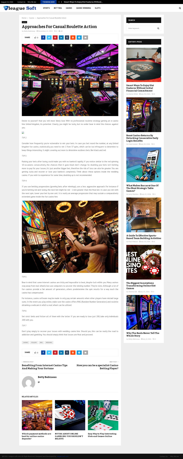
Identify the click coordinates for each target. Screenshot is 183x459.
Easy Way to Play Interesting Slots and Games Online (102, 435)
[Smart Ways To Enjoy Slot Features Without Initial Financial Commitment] (143, 64)
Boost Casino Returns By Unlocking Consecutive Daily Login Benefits (142, 138)
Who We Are (32, 2)
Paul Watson (133, 242)
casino (25, 342)
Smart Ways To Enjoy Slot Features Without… (83, 2)
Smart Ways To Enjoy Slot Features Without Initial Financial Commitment (140, 88)
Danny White (133, 94)
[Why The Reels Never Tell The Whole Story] (143, 312)
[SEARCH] (158, 28)
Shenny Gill (133, 292)
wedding (49, 342)
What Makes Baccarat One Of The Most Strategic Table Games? (142, 188)
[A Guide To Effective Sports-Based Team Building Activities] (143, 215)
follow (34, 342)
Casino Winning (83, 8)
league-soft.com (63, 456)
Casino (69, 8)
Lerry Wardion (134, 194)
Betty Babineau (29, 31)
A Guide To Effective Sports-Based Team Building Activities (143, 237)
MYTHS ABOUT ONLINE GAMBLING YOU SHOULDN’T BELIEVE (69, 436)
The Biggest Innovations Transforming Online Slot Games (141, 286)
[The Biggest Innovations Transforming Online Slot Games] (143, 262)
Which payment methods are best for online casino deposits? (36, 436)
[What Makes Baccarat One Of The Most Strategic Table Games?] (143, 164)
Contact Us (21, 2)
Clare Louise (133, 144)
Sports (46, 8)
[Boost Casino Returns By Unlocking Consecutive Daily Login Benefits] (143, 114)
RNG (41, 342)
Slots (97, 8)
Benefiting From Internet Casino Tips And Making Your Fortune (44, 367)
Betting (58, 8)
